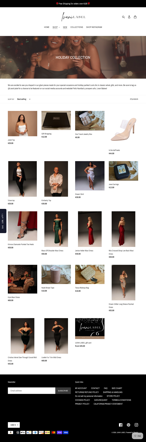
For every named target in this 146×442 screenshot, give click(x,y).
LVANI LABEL (121, 432)
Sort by (11, 99)
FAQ (106, 388)
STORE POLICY (113, 396)
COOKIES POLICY (82, 399)
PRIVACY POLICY (82, 403)
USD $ (13, 424)
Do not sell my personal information (89, 396)
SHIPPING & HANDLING (112, 392)
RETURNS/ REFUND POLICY (87, 392)
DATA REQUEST (101, 399)
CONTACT (95, 388)
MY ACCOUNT (81, 388)
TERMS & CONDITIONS (121, 399)
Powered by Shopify (132, 432)
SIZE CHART (117, 388)
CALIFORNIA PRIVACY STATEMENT (108, 403)
